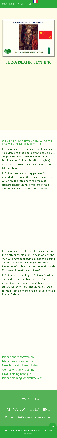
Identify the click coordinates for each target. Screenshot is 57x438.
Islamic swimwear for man (18, 361)
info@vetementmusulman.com (34, 417)
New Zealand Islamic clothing (21, 365)
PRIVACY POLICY (28, 398)
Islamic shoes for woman (18, 357)
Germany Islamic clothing (18, 369)
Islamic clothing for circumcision (22, 378)
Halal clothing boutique (16, 374)
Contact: (10, 417)
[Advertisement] (28, 94)
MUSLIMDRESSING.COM (16, 3)
